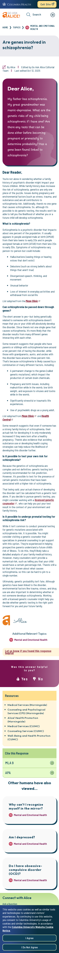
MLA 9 (9, 763)
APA (8, 773)
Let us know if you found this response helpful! (28, 652)
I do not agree (29, 947)
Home (5, 27)
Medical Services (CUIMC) (24, 726)
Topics (16, 27)
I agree (29, 938)
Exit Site (46, 4)
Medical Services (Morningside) (27, 704)
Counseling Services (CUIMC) (26, 731)
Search (37, 14)
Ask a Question (10, 903)
